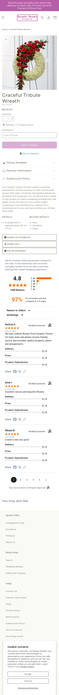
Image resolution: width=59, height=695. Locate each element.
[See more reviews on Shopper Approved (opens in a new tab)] (24, 371)
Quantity (6, 114)
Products (10, 535)
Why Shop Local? (14, 636)
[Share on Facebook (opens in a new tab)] (15, 372)
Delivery (10, 125)
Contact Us (11, 591)
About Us (10, 542)
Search (9, 560)
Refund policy (12, 617)
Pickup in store (25, 125)
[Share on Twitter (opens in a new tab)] (19, 371)
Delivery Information (16, 597)
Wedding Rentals (14, 566)
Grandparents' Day (15, 523)
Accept (28, 674)
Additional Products (16, 573)
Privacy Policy (27, 666)
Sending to (12, 130)
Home (5, 29)
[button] (42, 17)
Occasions (11, 529)
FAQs (8, 604)
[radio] (42, 278)
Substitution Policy (15, 623)
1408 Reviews (20, 290)
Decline (28, 681)
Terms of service (14, 630)
